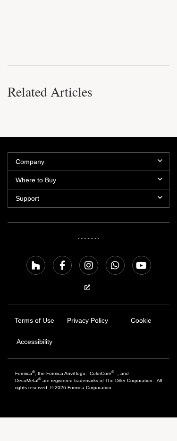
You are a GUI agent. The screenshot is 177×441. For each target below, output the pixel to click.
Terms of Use (34, 320)
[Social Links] (36, 265)
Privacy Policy (87, 320)
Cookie (141, 320)
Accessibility (34, 341)
